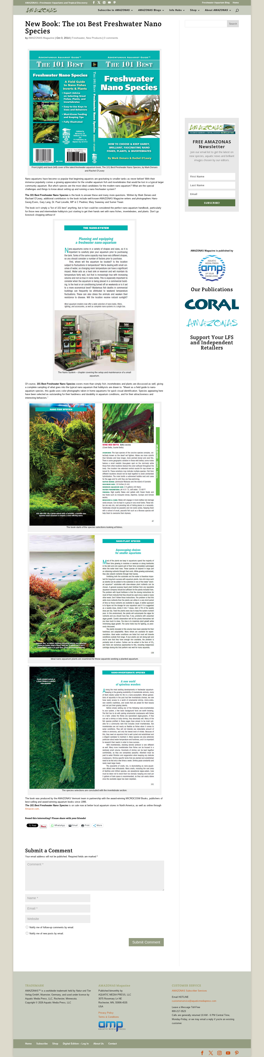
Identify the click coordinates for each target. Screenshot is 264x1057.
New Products (94, 37)
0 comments (111, 37)
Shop (193, 10)
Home (236, 3)
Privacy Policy (106, 1012)
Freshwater (78, 37)
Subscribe (42, 1043)
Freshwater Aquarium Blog (216, 3)
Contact (112, 1043)
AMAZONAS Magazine (41, 37)
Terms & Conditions (108, 1017)
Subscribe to (114, 10)
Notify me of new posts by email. (46, 933)
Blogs (149, 10)
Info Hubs (175, 10)
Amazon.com (32, 808)
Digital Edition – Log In (76, 1043)
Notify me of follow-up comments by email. (51, 927)
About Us (98, 1043)
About (216, 10)
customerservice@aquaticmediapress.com (194, 1001)
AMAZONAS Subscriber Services (189, 990)
